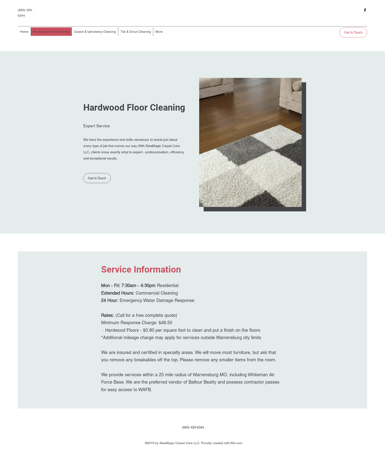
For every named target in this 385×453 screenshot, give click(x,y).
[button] (97, 178)
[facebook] (365, 10)
